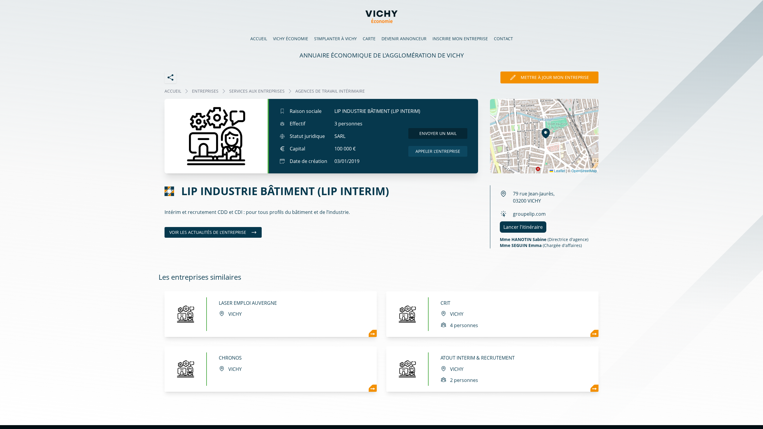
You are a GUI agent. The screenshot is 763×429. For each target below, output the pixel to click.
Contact (503, 38)
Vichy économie (290, 38)
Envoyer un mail (438, 133)
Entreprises (205, 91)
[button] (546, 133)
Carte (369, 38)
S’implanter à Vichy (335, 38)
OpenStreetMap (584, 170)
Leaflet (559, 170)
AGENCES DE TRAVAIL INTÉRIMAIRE (330, 91)
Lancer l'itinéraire (523, 227)
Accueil (258, 38)
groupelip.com (529, 214)
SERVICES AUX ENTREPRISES (257, 91)
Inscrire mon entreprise (460, 38)
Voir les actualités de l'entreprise (207, 232)
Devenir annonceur (404, 38)
